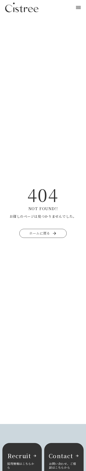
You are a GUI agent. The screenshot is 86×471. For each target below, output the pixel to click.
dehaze (78, 7)
